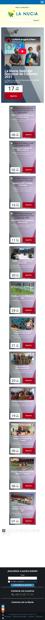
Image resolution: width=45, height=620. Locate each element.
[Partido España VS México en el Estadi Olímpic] (21, 122)
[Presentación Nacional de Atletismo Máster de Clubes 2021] (21, 508)
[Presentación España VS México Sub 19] (21, 157)
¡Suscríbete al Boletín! (23, 585)
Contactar (31, 616)
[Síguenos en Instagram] (3, 615)
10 (4, 534)
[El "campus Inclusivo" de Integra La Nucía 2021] (21, 333)
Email (22, 575)
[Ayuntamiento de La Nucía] (22, 13)
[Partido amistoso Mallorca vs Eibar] (21, 297)
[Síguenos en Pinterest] (3, 612)
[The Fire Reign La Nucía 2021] (21, 403)
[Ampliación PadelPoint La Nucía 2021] (21, 262)
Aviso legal (7, 616)
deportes (13, 96)
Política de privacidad (19, 616)
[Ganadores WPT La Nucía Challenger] (21, 192)
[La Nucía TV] (16, 32)
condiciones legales (30, 581)
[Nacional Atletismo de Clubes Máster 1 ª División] (21, 473)
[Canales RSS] (3, 609)
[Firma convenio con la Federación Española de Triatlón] (21, 438)
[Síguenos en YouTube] (3, 617)
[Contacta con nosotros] (3, 606)
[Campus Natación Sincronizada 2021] (21, 368)
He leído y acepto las (24, 581)
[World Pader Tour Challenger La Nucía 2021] (21, 227)
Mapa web (39, 616)
